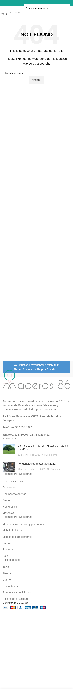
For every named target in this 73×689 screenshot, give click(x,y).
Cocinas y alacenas (14, 494)
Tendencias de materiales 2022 (37, 463)
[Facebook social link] (28, 3)
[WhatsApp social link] (42, 3)
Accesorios (9, 487)
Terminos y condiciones (17, 592)
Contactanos (10, 586)
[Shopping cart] (47, 3)
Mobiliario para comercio (17, 536)
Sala (5, 556)
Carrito (7, 579)
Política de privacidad (16, 598)
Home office (10, 506)
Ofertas (7, 543)
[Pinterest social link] (33, 3)
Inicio (6, 566)
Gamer (7, 500)
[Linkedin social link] (37, 3)
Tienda (7, 573)
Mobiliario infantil (13, 530)
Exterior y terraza (13, 481)
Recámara (9, 549)
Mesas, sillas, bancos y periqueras (23, 524)
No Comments (49, 454)
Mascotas (8, 513)
